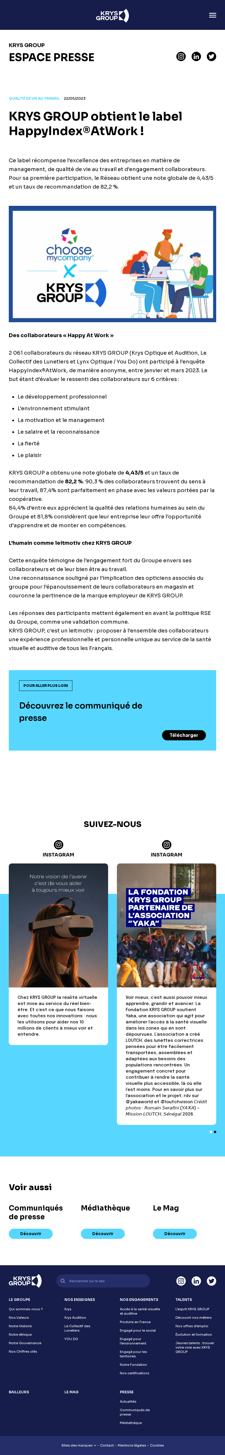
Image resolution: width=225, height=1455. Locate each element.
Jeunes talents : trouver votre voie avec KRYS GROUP (194, 1347)
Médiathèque (131, 1423)
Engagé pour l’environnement (133, 1341)
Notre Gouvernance (25, 1343)
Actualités (128, 1401)
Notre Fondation (133, 1365)
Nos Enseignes (79, 1299)
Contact (107, 1445)
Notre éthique (20, 1334)
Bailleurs (19, 1392)
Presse (127, 1392)
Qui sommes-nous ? (25, 1309)
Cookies (157, 1445)
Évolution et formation (193, 1334)
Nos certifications (134, 1373)
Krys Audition (75, 1318)
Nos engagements (139, 1299)
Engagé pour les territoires (133, 1354)
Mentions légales (132, 1445)
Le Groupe (19, 1299)
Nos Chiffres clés (23, 1351)
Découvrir (30, 1233)
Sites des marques (77, 1445)
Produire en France (135, 1322)
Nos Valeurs (19, 1318)
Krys (67, 1309)
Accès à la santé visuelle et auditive (140, 1311)
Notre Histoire (20, 1326)
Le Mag (71, 1392)
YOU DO (71, 1339)
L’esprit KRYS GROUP (192, 1309)
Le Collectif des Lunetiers (77, 1328)
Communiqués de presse (135, 1412)
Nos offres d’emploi (191, 1326)
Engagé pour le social (138, 1330)
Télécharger (184, 735)
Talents (183, 1299)
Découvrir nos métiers (193, 1318)
